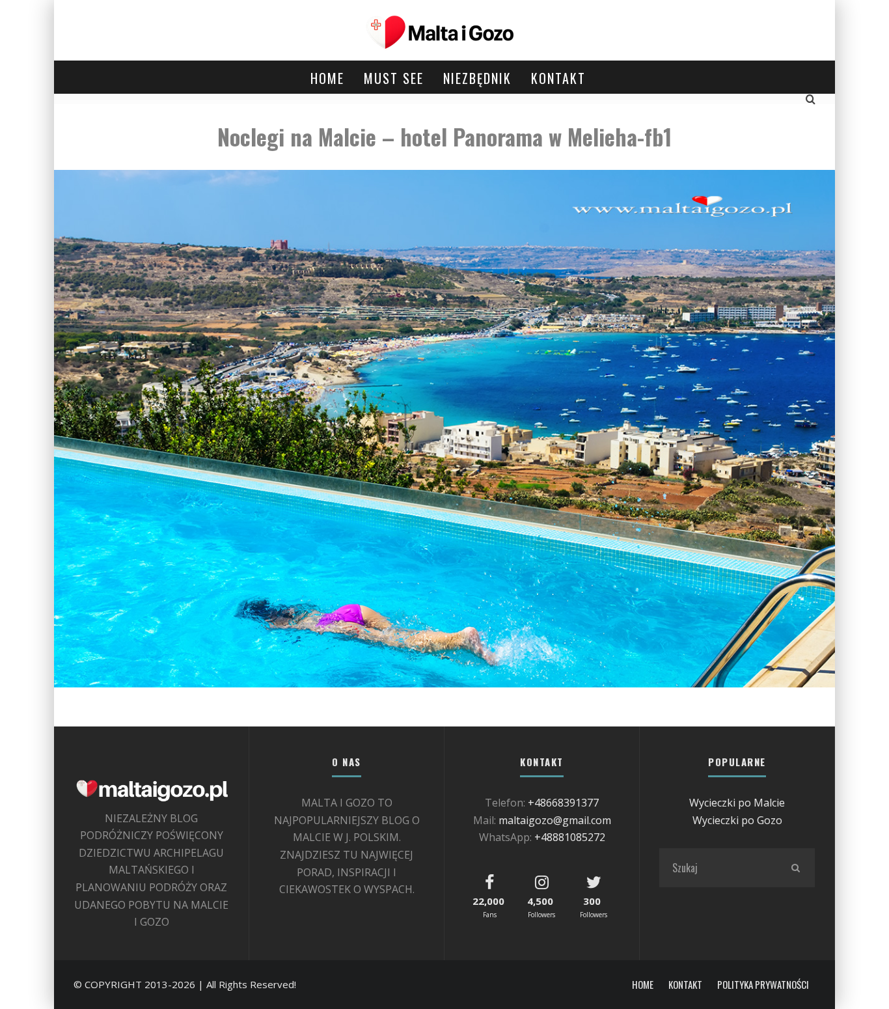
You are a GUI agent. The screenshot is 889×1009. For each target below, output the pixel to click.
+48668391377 (563, 802)
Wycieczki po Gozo (737, 820)
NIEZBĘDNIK (477, 78)
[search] (795, 867)
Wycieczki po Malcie (737, 802)
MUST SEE (394, 78)
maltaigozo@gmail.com (555, 820)
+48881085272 (569, 837)
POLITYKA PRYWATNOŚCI (763, 984)
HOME (327, 78)
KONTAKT (558, 78)
